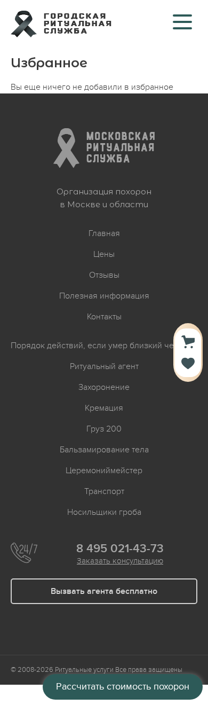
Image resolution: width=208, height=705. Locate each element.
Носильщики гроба (104, 512)
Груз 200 (104, 429)
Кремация (104, 408)
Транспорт (104, 491)
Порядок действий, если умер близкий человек (104, 345)
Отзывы (104, 275)
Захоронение (104, 387)
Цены (104, 254)
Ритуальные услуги (84, 669)
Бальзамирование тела (104, 449)
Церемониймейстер (104, 470)
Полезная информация (104, 296)
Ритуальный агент (104, 366)
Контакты (104, 316)
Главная (104, 233)
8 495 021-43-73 (120, 549)
